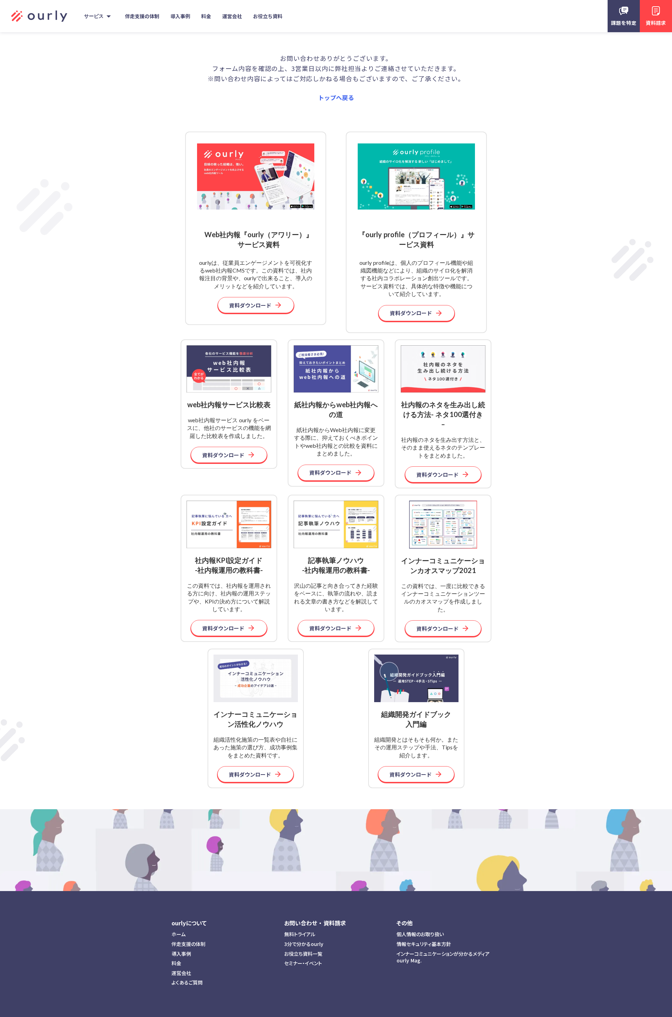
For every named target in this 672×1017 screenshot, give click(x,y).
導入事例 (181, 954)
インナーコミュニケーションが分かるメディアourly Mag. (443, 957)
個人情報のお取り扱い (420, 934)
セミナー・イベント (303, 963)
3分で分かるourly (303, 944)
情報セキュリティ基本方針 (424, 944)
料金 (176, 963)
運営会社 (181, 973)
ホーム (179, 934)
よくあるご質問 (187, 982)
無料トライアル (299, 934)
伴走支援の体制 (188, 944)
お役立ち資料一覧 (303, 954)
